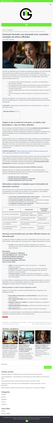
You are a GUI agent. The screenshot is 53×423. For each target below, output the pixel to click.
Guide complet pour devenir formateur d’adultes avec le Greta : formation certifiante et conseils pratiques (25, 348)
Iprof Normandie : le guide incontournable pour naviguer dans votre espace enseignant (23, 387)
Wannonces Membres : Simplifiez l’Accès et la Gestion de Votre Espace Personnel (21, 374)
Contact (3, 411)
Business (3, 397)
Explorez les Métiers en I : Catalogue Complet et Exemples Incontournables (42, 347)
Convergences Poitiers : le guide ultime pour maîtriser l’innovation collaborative (10, 347)
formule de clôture (15, 273)
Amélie (12, 39)
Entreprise (4, 399)
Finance (3, 401)
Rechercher (4, 364)
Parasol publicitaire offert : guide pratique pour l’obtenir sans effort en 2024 (20, 381)
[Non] (51, 419)
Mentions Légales (5, 413)
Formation (3, 404)
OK (27, 420)
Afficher (17, 111)
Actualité (3, 394)
